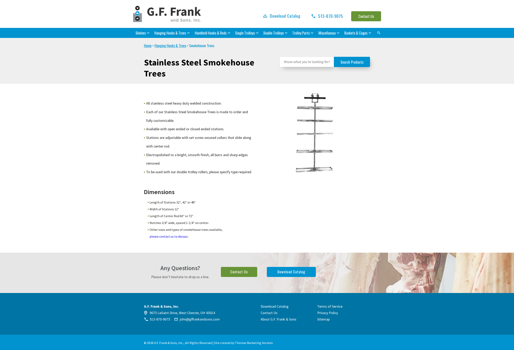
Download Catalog (285, 16)
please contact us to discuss (169, 236)
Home (148, 45)
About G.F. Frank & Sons (278, 319)
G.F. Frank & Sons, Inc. (168, 343)
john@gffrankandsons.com (200, 319)
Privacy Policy (327, 312)
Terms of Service (330, 306)
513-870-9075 (160, 319)
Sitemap (323, 319)
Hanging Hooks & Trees (170, 45)
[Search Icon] (379, 33)
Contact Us (366, 16)
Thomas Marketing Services (254, 343)
